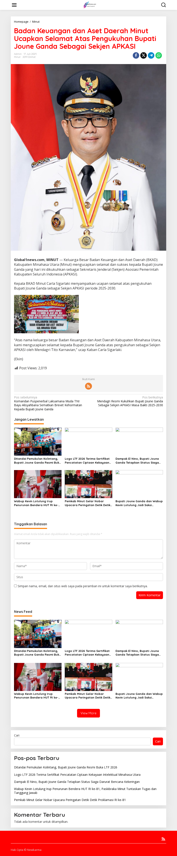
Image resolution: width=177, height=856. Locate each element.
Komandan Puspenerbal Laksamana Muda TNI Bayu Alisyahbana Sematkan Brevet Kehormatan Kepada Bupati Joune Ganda (48, 403)
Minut (17, 56)
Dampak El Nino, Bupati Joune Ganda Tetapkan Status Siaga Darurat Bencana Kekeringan (137, 460)
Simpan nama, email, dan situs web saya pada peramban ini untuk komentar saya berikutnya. (83, 586)
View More (88, 713)
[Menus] (14, 5)
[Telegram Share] (151, 55)
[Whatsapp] (158, 55)
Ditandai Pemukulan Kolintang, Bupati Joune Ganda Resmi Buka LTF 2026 (37, 460)
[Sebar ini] (136, 55)
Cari (16, 735)
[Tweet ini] (143, 55)
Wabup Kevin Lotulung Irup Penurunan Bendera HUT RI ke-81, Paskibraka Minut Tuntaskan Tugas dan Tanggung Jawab (36, 503)
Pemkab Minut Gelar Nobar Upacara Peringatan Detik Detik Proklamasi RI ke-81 (87, 503)
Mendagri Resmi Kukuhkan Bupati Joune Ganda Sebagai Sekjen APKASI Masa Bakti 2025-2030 (130, 401)
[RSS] (88, 386)
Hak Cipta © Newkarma (26, 850)
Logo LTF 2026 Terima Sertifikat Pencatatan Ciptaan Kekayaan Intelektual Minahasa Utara (87, 460)
